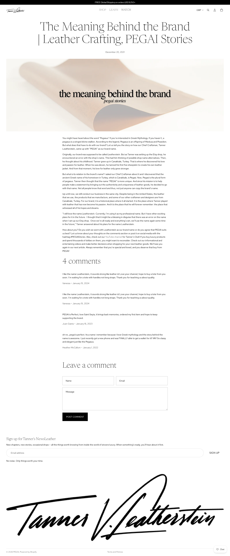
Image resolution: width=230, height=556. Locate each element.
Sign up (214, 453)
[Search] (208, 10)
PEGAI (16, 552)
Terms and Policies (115, 552)
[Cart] (221, 10)
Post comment (75, 416)
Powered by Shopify (28, 552)
